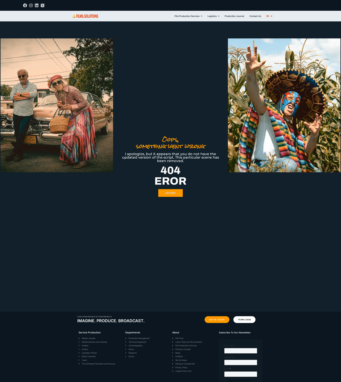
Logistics (212, 16)
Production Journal (234, 16)
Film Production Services (187, 16)
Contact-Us (255, 16)
